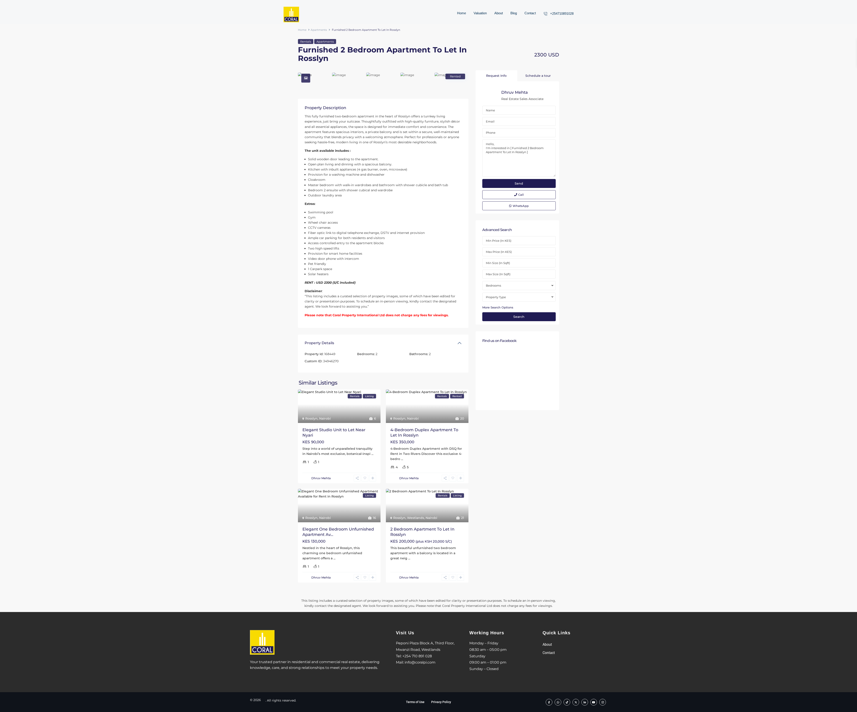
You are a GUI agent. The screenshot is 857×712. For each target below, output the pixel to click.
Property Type (496, 297)
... (372, 454)
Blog (513, 13)
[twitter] (575, 702)
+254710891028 (562, 13)
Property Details (319, 343)
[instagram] (602, 702)
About (498, 13)
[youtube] (593, 702)
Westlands (415, 518)
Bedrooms (493, 285)
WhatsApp (521, 206)
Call (521, 194)
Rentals (305, 41)
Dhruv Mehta (321, 478)
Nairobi (325, 418)
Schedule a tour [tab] (538, 76)
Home (461, 13)
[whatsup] (558, 702)
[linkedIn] (584, 702)
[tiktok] (567, 702)
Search (518, 317)
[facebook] (549, 702)
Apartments (319, 29)
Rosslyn (311, 418)
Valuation (480, 13)
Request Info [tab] (496, 76)
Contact (530, 13)
